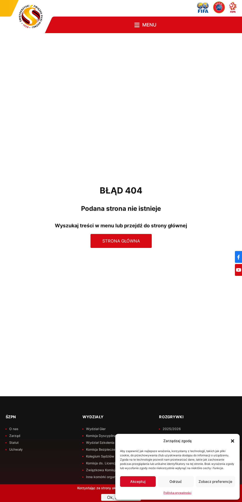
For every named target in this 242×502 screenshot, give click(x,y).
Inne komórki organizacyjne (107, 477)
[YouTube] (238, 270)
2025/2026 (172, 429)
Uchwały (16, 449)
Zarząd (14, 436)
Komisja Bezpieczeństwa (105, 449)
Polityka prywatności (177, 492)
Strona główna (121, 240)
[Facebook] (238, 257)
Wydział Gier (96, 429)
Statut (14, 442)
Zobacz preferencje (215, 481)
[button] (232, 441)
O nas (13, 429)
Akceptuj (138, 481)
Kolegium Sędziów (100, 456)
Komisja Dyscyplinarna (103, 436)
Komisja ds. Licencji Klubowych (110, 463)
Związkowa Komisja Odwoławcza (112, 470)
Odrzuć (175, 481)
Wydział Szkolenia (100, 442)
